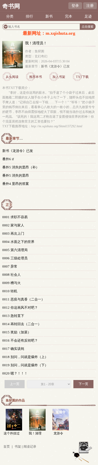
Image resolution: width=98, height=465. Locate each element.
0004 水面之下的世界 (18, 242)
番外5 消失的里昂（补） (20, 167)
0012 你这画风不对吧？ (20, 307)
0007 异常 (9, 266)
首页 (6, 446)
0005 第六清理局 (15, 250)
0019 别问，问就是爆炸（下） (25, 365)
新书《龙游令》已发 (55, 66)
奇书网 (11, 6)
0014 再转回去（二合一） (21, 324)
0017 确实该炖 (13, 349)
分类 (9, 16)
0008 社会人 (11, 274)
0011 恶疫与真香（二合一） (23, 299)
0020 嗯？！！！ (15, 373)
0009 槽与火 (11, 283)
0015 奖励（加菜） (16, 332)
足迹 (88, 16)
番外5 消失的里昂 (15, 175)
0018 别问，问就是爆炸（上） (25, 357)
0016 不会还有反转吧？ (20, 340)
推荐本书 (35, 77)
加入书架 (58, 77)
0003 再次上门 (13, 233)
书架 (18, 446)
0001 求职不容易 (15, 217)
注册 (90, 6)
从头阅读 (12, 77)
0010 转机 (9, 291)
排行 (29, 16)
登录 (75, 6)
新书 (49, 16)
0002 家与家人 (13, 225)
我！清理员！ (35, 435)
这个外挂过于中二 (12, 435)
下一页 (83, 384)
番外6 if (8, 159)
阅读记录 (29, 446)
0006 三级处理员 (15, 258)
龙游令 (58, 433)
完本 (68, 16)
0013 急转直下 (13, 316)
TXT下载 (82, 77)
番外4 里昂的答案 (15, 184)
